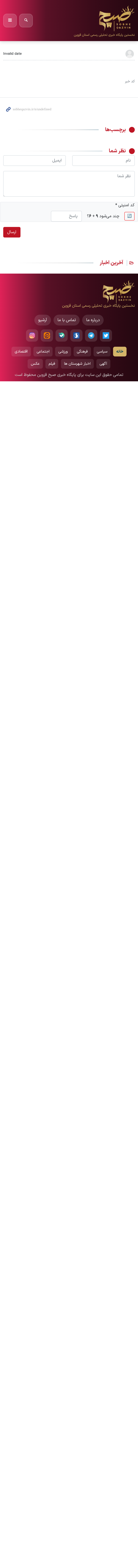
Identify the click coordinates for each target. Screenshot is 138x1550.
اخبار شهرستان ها (77, 452)
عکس (35, 452)
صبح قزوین (119, 9)
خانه (119, 439)
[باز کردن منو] (10, 20)
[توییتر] (106, 423)
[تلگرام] (91, 423)
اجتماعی (43, 439)
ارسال (11, 320)
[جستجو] (26, 20)
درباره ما (93, 408)
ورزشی (63, 439)
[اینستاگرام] (32, 423)
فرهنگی (82, 439)
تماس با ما (66, 408)
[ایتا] (47, 423)
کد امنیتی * (124, 293)
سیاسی (102, 439)
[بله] (62, 423)
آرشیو (42, 408)
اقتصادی (21, 439)
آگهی (103, 452)
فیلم (52, 452)
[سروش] (76, 423)
